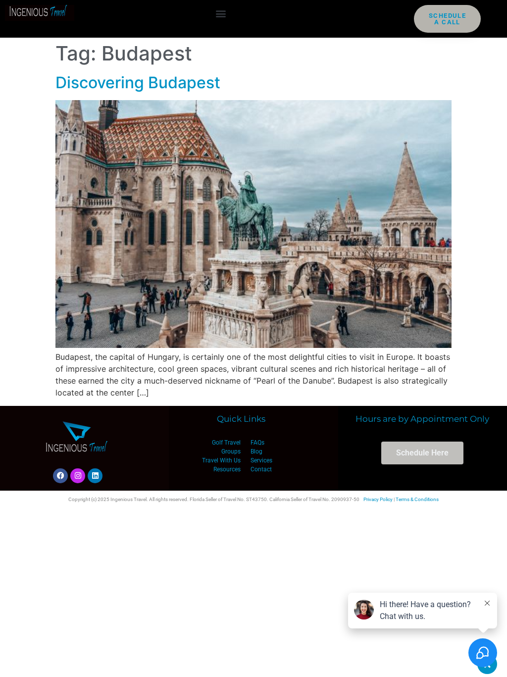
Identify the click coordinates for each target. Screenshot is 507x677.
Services (261, 460)
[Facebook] (60, 475)
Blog (256, 451)
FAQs (257, 442)
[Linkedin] (95, 475)
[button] (221, 13)
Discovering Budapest (137, 82)
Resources (227, 469)
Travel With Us (221, 460)
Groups (231, 451)
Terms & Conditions (417, 499)
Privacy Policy (378, 499)
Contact (261, 469)
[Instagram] (77, 475)
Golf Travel (226, 442)
